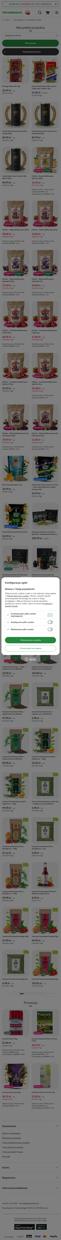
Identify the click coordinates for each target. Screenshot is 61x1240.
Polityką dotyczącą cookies (18, 596)
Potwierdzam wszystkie (30, 640)
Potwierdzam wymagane (30, 648)
